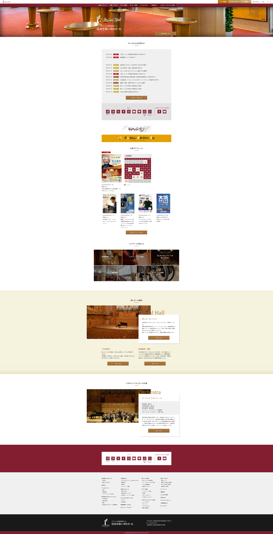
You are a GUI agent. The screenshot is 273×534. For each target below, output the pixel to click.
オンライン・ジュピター (150, 115)
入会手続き (104, 498)
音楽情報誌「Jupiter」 (126, 504)
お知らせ (108, 114)
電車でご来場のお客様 (166, 482)
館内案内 (123, 482)
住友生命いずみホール (107, 478)
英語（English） (106, 482)
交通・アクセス (164, 478)
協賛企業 (163, 492)
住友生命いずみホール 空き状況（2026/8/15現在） (133, 65)
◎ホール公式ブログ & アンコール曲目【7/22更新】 (133, 71)
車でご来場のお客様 (165, 484)
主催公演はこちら (165, 33)
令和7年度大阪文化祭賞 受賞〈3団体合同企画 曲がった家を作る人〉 (138, 77)
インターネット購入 (147, 491)
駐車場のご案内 (164, 486)
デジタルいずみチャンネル (127, 498)
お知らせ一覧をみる (136, 98)
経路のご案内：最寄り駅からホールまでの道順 (132, 83)
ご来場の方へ (124, 478)
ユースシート (164, 489)
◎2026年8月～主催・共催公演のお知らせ (131, 68)
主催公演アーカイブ (125, 493)
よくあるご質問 (164, 494)
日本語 (103, 480)
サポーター (144, 504)
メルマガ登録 (144, 461)
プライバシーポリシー (166, 500)
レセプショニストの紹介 (108, 494)
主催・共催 (123, 491)
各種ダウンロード (146, 486)
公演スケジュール (125, 489)
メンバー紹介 (145, 502)
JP (267, 1)
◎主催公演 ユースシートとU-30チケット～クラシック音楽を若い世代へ (139, 80)
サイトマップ (164, 505)
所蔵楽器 (104, 492)
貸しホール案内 (145, 478)
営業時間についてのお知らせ (127, 57)
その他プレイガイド (147, 497)
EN (271, 1)
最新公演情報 (145, 508)
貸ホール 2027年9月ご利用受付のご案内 (130, 86)
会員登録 (123, 502)
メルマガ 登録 (144, 115)
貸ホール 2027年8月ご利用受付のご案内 (130, 89)
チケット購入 (145, 489)
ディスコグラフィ (146, 506)
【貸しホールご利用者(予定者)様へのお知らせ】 (133, 54)
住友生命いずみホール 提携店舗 (109, 504)
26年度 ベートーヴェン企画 (127, 495)
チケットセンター (146, 495)
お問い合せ (163, 497)
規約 (103, 502)
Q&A (263, 2)
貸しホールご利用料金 (147, 480)
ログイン (123, 500)
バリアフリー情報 (125, 486)
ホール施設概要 (146, 484)
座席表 (122, 484)
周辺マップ (163, 480)
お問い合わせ (256, 2)
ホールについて (105, 488)
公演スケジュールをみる (136, 232)
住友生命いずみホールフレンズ (109, 496)
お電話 (143, 493)
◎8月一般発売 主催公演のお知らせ (129, 92)
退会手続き (104, 500)
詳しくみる (159, 338)
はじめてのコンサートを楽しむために (130, 480)
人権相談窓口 (164, 503)
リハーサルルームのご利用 (148, 482)
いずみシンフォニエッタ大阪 (148, 500)
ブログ (113, 114)
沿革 (103, 490)
